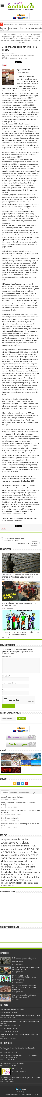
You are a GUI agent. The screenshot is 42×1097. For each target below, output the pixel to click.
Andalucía (23, 843)
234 (14, 1065)
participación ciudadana (21, 874)
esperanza (6, 867)
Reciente (13, 793)
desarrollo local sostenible (20, 858)
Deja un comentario (11, 58)
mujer (38, 872)
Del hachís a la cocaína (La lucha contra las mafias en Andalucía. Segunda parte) (20, 576)
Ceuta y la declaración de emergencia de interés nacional (26, 968)
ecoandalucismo (25, 861)
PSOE (21, 877)
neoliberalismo (5, 875)
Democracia (12, 28)
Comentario (6, 657)
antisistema (22, 846)
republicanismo (9, 883)
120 (12, 1082)
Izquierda (30, 869)
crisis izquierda (23, 852)
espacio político (29, 864)
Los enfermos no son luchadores (13, 797)
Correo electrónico (9, 683)
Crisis (29, 849)
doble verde (8, 861)
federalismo (20, 867)
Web (4, 690)
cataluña (22, 849)
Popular (5, 793)
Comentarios (24, 793)
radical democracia (12, 880)
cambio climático (9, 849)
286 (14, 1060)
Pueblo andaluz (31, 877)
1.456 (15, 1052)
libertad (5, 872)
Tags (33, 793)
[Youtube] (26, 783)
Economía (18, 864)
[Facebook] (18, 783)
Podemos (5, 877)
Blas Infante (31, 846)
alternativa (22, 839)
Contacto (34, 1094)
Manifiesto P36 (17, 1069)
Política (14, 877)
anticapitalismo (9, 846)
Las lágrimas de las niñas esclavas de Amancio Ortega (20, 1015)
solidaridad (33, 883)
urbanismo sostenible (7, 885)
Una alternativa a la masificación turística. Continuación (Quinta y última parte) (24, 987)
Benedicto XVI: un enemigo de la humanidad (26, 543)
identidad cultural (10, 869)
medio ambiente (17, 872)
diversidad (34, 858)
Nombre (6, 676)
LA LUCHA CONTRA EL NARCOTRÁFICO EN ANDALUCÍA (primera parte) (20, 634)
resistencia (22, 883)
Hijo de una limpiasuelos (10, 818)
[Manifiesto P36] (5, 1071)
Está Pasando (17, 55)
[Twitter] (22, 783)
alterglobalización (8, 840)
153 (25, 1071)
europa (14, 867)
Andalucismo (8, 843)
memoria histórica (31, 872)
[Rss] (14, 783)
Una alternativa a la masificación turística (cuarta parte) (24, 996)
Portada (3, 28)
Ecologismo (7, 864)
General (23, 55)
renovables (28, 880)
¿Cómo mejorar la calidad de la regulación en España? (14, 538)
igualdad (23, 869)
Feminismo (30, 867)
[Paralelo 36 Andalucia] (21, 6)
